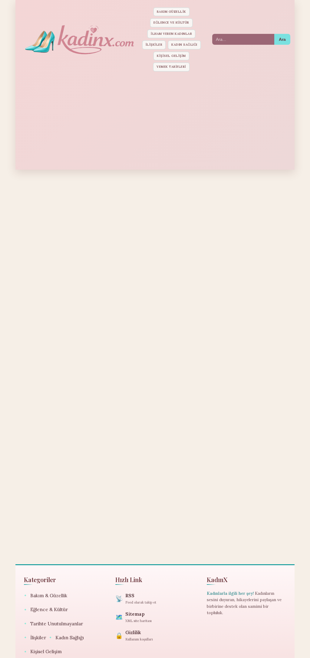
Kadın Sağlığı (184, 45)
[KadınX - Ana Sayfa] (79, 39)
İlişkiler (154, 45)
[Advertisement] (155, 119)
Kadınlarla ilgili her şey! (230, 593)
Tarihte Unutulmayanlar (53, 624)
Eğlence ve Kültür (171, 22)
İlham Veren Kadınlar (171, 34)
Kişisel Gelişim (171, 56)
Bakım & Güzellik (45, 595)
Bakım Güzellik (171, 12)
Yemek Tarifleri (171, 67)
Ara (282, 39)
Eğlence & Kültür (46, 609)
